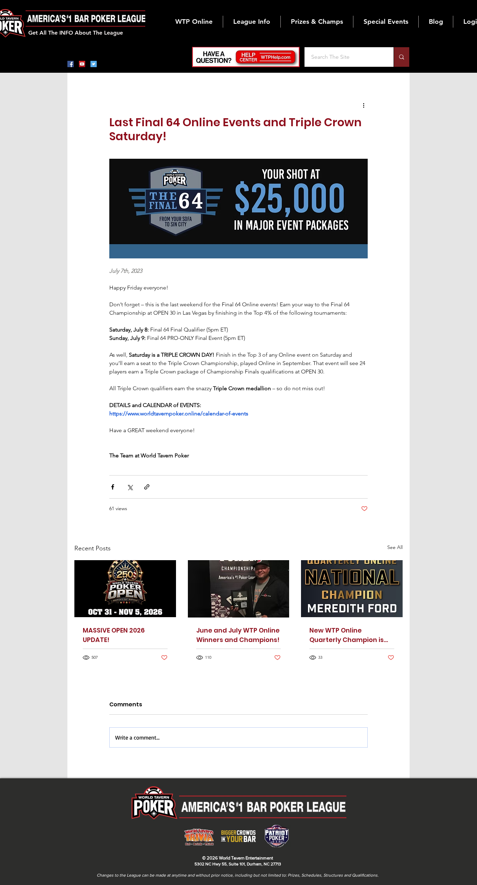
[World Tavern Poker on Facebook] (70, 64)
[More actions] (363, 105)
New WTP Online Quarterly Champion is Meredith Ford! (346, 635)
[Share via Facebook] (112, 487)
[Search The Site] (401, 57)
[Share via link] (147, 487)
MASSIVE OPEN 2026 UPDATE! (114, 635)
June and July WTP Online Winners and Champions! (238, 635)
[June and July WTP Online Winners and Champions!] (238, 589)
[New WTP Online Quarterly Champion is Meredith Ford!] (352, 588)
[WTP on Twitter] (93, 64)
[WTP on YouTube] (82, 64)
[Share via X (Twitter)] (129, 487)
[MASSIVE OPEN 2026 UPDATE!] (125, 588)
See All (395, 547)
